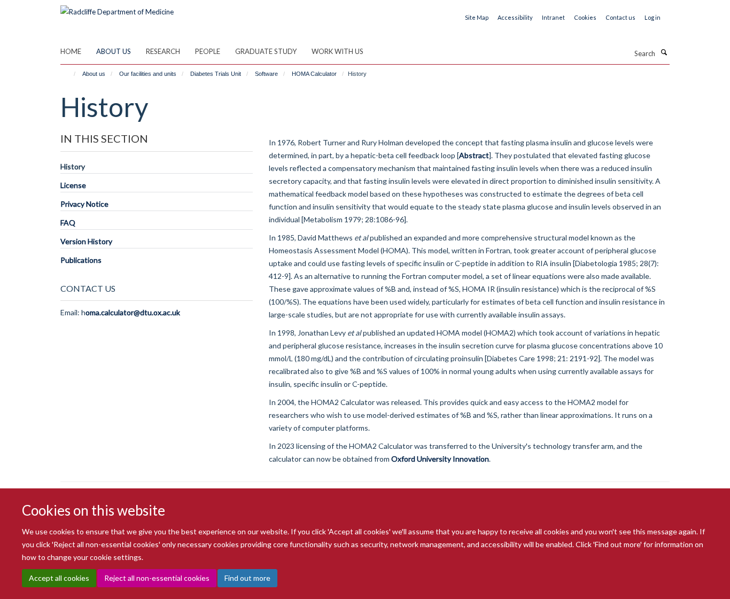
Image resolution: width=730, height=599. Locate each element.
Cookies (585, 17)
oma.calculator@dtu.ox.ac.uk (133, 312)
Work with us (337, 51)
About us (113, 51)
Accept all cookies (59, 577)
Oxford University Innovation (439, 458)
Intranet (553, 17)
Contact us (620, 17)
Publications (81, 260)
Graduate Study (266, 51)
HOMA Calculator (314, 74)
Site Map (476, 17)
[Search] (664, 52)
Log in (652, 17)
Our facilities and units (147, 74)
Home (70, 51)
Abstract (474, 155)
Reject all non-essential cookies (156, 577)
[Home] (69, 74)
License (73, 185)
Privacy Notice (84, 203)
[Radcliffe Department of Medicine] (117, 8)
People (207, 51)
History (72, 166)
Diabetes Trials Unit (215, 74)
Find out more (247, 577)
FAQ (67, 222)
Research (163, 51)
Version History (86, 241)
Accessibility (515, 17)
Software (266, 74)
